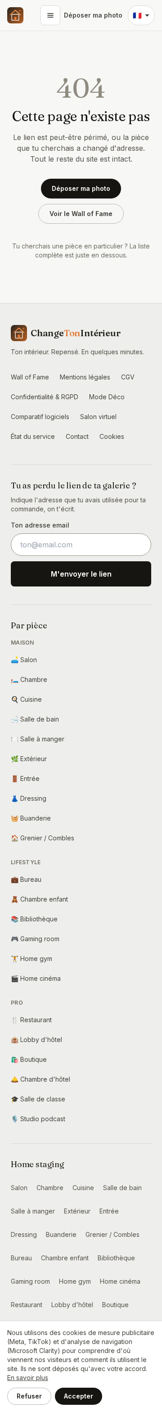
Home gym (31, 958)
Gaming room (35, 939)
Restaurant (31, 1020)
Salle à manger (37, 739)
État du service (33, 436)
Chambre (29, 679)
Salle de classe (38, 1099)
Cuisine (26, 699)
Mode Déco (107, 397)
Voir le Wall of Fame (81, 213)
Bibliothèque (34, 919)
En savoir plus (27, 1377)
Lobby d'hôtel (36, 1039)
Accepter (78, 1396)
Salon (24, 659)
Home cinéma (36, 978)
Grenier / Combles (42, 838)
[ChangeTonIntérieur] (15, 15)
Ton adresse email (40, 525)
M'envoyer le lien (81, 573)
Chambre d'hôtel (40, 1079)
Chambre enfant (39, 899)
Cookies (111, 436)
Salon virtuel (98, 416)
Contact (77, 436)
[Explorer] (50, 15)
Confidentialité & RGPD (44, 397)
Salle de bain (35, 719)
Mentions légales (85, 377)
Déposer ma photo (93, 15)
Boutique (29, 1059)
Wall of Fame (30, 377)
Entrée (25, 778)
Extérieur (29, 758)
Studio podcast (38, 1119)
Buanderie (31, 818)
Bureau (26, 879)
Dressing (28, 798)
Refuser (29, 1396)
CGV (128, 377)
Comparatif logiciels (40, 416)
